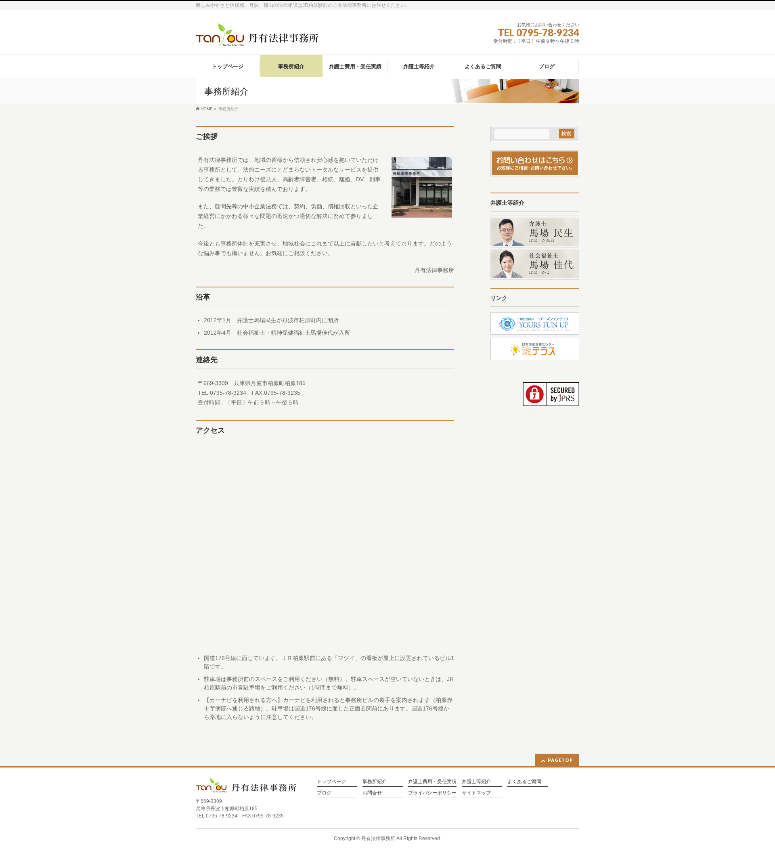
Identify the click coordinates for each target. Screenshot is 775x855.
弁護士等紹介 (476, 781)
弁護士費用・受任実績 (432, 781)
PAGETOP (560, 760)
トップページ (331, 781)
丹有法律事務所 (378, 838)
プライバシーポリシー (432, 793)
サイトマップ (476, 793)
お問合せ (372, 793)
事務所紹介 (374, 781)
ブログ (324, 793)
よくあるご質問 (524, 781)
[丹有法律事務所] (257, 36)
